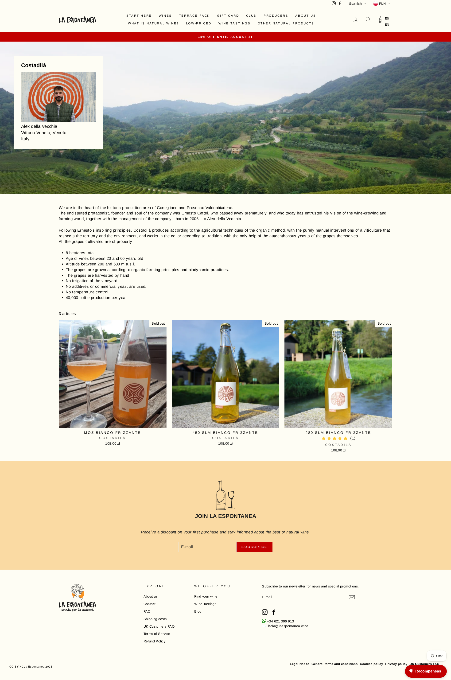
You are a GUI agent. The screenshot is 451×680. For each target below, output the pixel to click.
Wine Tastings (234, 23)
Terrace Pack (194, 15)
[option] (387, 18)
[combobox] (387, 24)
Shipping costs (155, 619)
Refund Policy (155, 641)
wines (165, 15)
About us (305, 15)
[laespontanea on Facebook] (274, 612)
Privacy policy (396, 664)
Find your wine (206, 596)
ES (387, 18)
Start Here (139, 15)
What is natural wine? (153, 23)
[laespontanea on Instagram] (265, 612)
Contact (150, 604)
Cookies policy (371, 664)
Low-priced (198, 23)
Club (251, 15)
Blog (198, 611)
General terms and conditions (334, 664)
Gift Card (228, 15)
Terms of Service (157, 634)
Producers (276, 15)
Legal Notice (299, 664)
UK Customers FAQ (159, 626)
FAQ (147, 611)
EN (387, 24)
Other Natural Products (286, 23)
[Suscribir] (352, 597)
